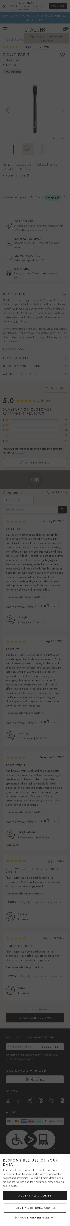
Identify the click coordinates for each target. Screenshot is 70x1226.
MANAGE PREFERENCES (32, 1217)
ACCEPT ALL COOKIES (35, 1195)
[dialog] (35, 1190)
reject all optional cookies (35, 1208)
